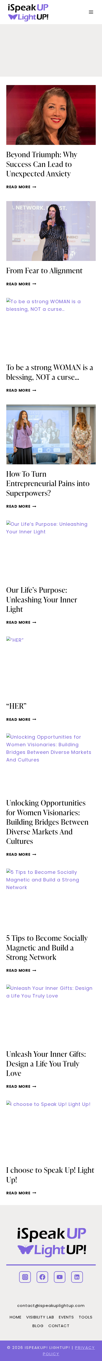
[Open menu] (91, 12)
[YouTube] (59, 1277)
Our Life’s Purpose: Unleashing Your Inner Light (41, 599)
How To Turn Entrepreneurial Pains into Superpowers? (48, 483)
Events (66, 1317)
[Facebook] (42, 1277)
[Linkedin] (77, 1277)
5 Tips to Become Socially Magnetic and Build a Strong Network (47, 947)
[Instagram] (25, 1277)
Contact (59, 1325)
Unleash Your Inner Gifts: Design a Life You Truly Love (46, 1063)
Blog (38, 1325)
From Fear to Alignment (44, 270)
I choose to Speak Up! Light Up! (50, 1174)
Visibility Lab (40, 1317)
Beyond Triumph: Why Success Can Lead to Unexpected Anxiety (41, 163)
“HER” (16, 706)
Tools (86, 1317)
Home (15, 1317)
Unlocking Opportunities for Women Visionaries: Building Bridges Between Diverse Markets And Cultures (47, 822)
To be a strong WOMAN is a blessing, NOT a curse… (49, 372)
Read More (21, 187)
